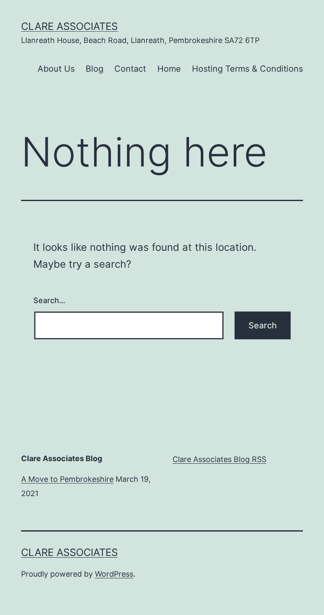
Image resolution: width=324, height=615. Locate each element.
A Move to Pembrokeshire (67, 479)
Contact (130, 69)
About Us (56, 69)
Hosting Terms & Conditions (247, 69)
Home (169, 69)
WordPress (114, 573)
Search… (49, 300)
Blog (94, 69)
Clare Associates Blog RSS (219, 459)
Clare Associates (69, 26)
